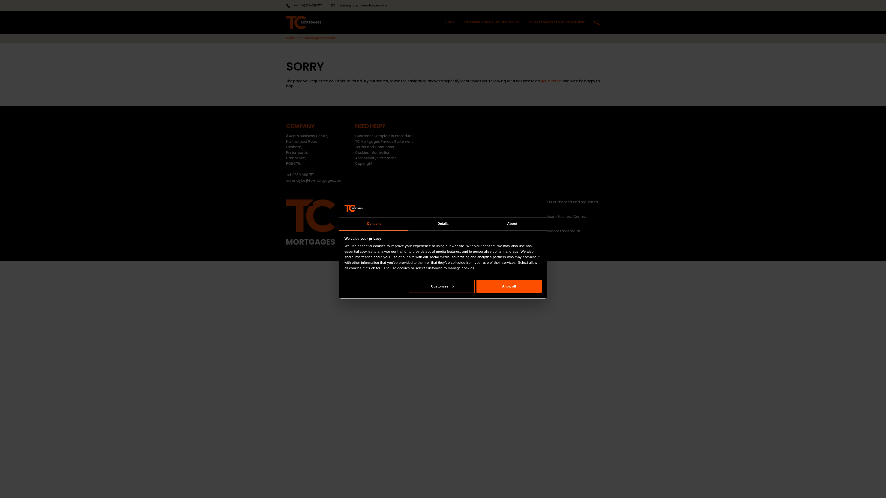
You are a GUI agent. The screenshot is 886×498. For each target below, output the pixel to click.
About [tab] (512, 223)
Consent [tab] (374, 223)
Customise (439, 286)
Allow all (509, 286)
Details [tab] (443, 223)
